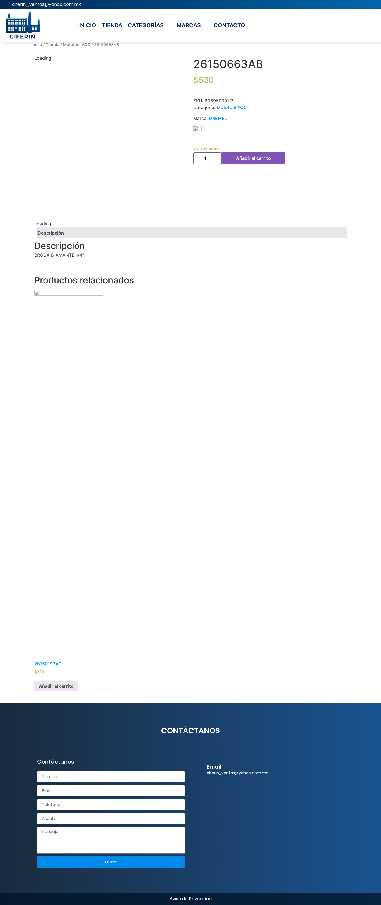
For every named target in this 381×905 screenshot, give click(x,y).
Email (214, 767)
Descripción (51, 233)
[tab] (192, 232)
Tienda (52, 44)
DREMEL (218, 118)
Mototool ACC (76, 44)
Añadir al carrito (253, 158)
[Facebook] (372, 4)
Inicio (37, 44)
